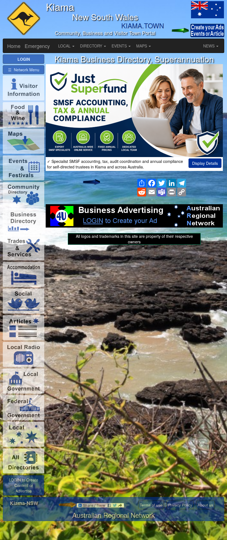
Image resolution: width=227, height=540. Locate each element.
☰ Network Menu (23, 69)
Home (13, 45)
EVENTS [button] (120, 46)
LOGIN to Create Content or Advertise (23, 485)
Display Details (205, 163)
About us (205, 505)
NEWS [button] (209, 46)
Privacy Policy (180, 505)
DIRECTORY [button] (91, 46)
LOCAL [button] (65, 46)
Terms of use (151, 505)
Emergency (37, 45)
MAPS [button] (142, 46)
